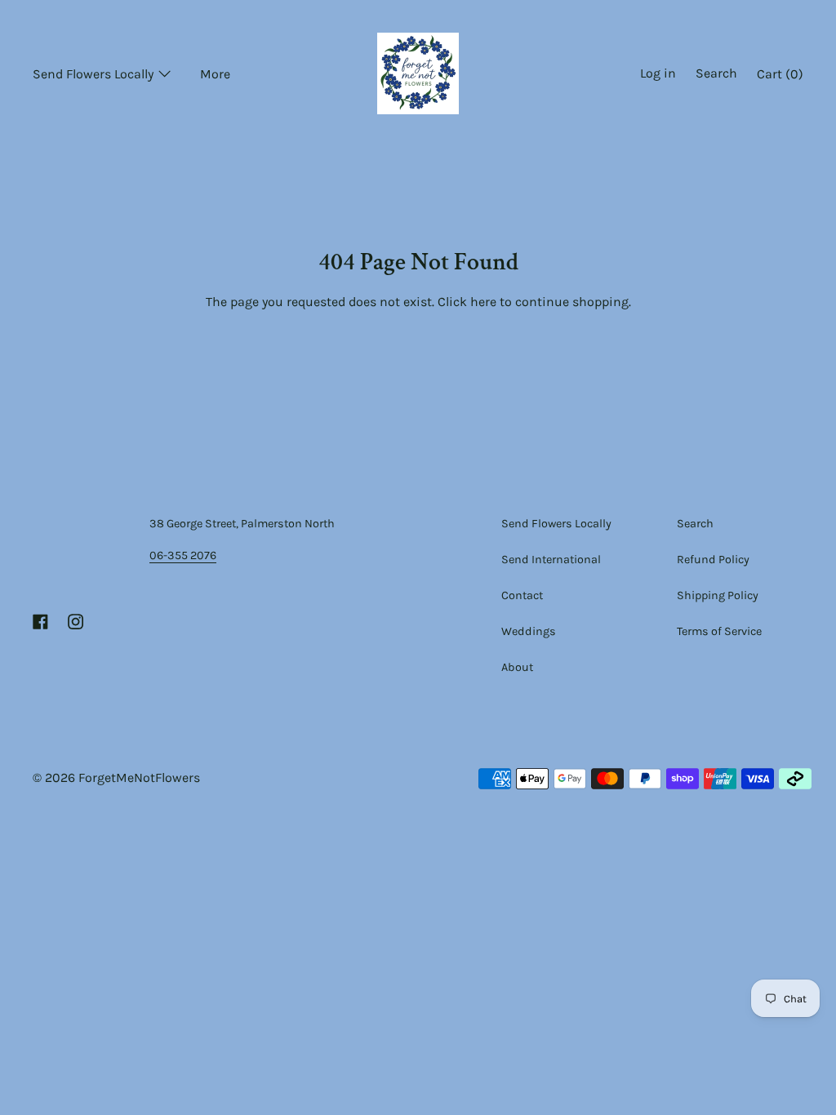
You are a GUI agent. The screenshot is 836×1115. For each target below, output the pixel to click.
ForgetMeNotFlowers (139, 777)
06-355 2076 (182, 555)
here (483, 301)
